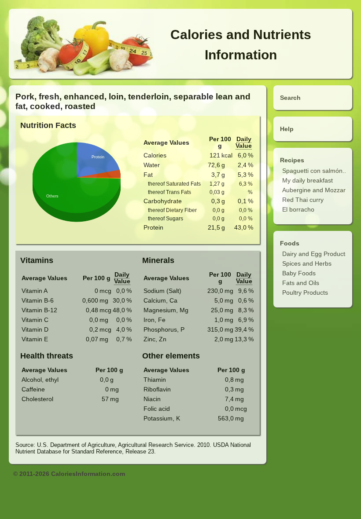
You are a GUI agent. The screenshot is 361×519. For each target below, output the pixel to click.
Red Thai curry (303, 199)
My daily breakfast (307, 180)
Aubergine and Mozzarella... (321, 190)
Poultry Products (305, 292)
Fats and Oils (300, 282)
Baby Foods (299, 273)
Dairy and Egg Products (315, 253)
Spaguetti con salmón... (315, 170)
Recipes (292, 160)
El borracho (298, 209)
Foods (289, 243)
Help (287, 128)
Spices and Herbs (307, 263)
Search (290, 97)
